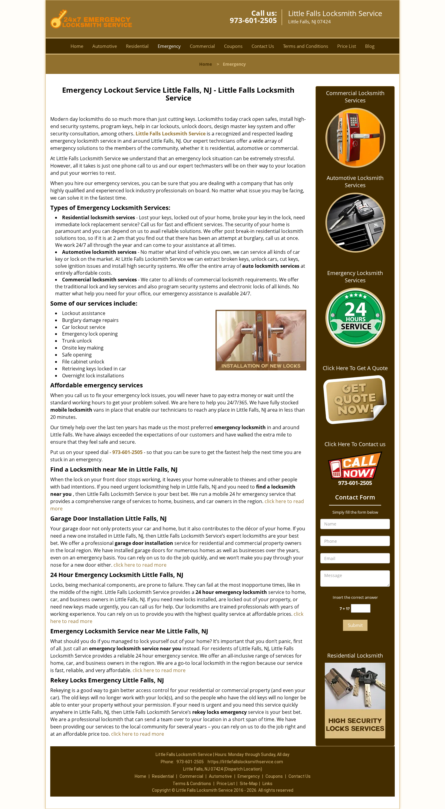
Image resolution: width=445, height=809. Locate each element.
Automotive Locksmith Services (355, 181)
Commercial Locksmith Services (355, 96)
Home (77, 46)
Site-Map (249, 783)
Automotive (104, 46)
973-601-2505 (253, 20)
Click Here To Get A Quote (355, 368)
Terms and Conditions (305, 46)
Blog (369, 46)
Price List (346, 46)
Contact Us (263, 46)
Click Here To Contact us (355, 444)
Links (267, 783)
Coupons (233, 46)
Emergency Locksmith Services (355, 276)
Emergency (169, 46)
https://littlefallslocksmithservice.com (245, 761)
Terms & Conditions (192, 783)
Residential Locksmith (355, 655)
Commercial (202, 46)
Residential (137, 46)
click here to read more (140, 565)
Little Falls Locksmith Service (171, 133)
